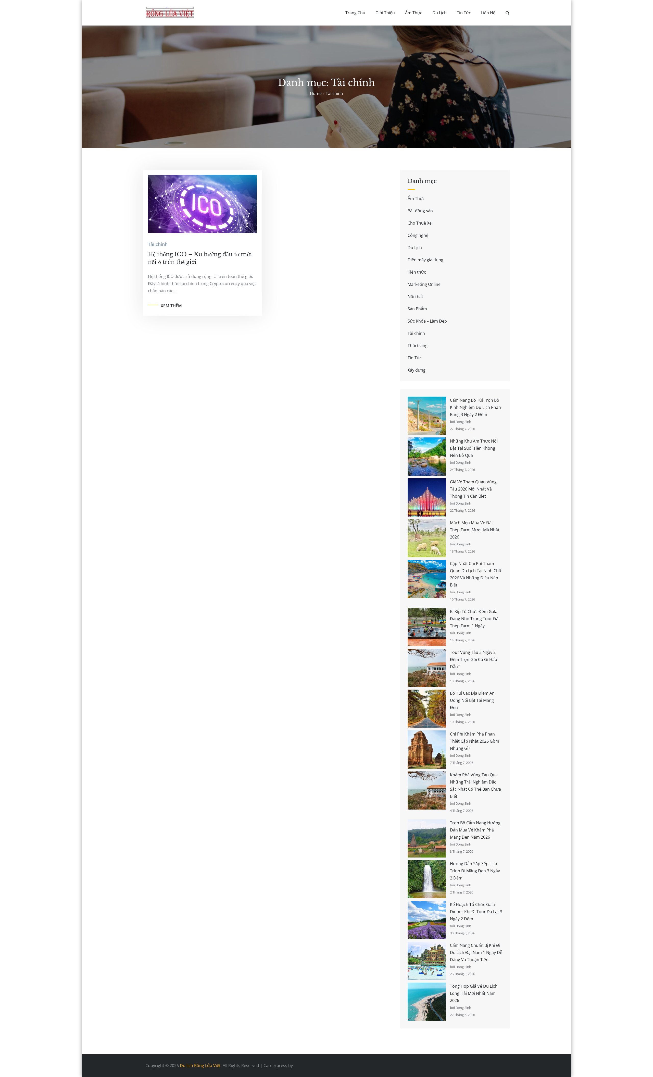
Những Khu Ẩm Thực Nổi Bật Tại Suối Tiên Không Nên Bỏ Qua (474, 448)
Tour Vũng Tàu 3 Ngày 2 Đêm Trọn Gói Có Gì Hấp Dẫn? (473, 659)
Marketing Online (424, 284)
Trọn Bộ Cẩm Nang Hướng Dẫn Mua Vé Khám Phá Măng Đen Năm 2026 (475, 830)
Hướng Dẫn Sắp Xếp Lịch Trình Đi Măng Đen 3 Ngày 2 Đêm (475, 871)
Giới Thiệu (385, 13)
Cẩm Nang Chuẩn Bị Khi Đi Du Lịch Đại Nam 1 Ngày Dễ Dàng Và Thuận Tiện (476, 952)
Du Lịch (439, 13)
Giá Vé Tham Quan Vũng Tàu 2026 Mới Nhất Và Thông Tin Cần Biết (473, 489)
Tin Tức (464, 13)
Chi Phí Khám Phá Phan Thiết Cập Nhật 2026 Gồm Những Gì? (474, 741)
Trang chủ (355, 13)
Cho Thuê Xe (420, 223)
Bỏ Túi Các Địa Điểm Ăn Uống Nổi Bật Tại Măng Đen (472, 700)
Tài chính (158, 244)
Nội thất (415, 296)
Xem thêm (171, 306)
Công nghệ (418, 235)
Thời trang (418, 345)
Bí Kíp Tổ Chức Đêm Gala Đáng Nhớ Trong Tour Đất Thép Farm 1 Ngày (475, 619)
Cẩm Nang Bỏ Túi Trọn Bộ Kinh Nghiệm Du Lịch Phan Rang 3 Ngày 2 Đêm (475, 407)
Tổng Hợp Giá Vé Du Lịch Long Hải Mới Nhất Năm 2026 (473, 993)
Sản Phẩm (417, 309)
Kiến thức (417, 272)
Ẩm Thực (413, 13)
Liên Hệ (488, 13)
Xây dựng (416, 370)
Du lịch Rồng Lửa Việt (200, 1065)
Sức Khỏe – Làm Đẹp (427, 321)
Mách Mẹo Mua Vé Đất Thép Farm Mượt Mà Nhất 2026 (474, 530)
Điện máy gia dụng (425, 260)
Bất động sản (420, 211)
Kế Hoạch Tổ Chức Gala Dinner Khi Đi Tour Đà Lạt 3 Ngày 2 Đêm (476, 912)
